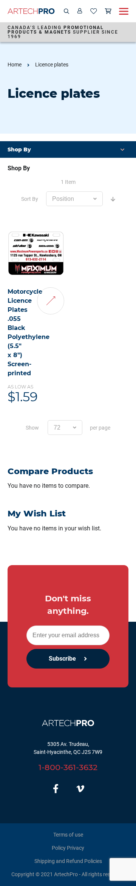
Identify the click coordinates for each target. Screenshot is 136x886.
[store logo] (31, 11)
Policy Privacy (68, 848)
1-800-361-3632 (68, 767)
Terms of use (68, 835)
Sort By (29, 199)
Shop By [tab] (19, 168)
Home (15, 65)
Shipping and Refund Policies (68, 861)
